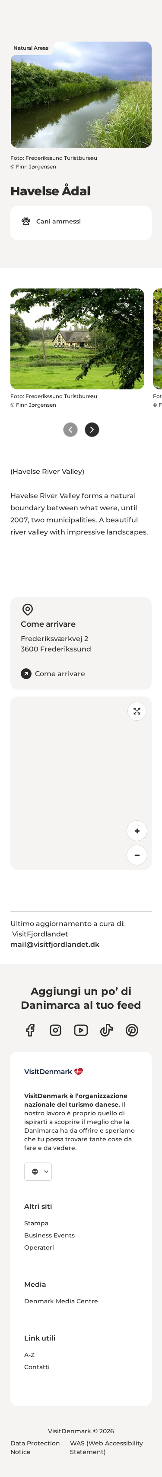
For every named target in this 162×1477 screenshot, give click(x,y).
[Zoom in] (137, 830)
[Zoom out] (137, 855)
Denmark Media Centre (61, 1301)
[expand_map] (136, 711)
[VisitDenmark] (53, 1071)
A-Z (29, 1355)
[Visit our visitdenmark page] (81, 1030)
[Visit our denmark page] (30, 1030)
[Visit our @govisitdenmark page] (106, 1030)
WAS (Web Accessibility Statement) (106, 1447)
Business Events (49, 1235)
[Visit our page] (55, 1030)
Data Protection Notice (35, 1447)
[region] (81, 783)
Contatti (37, 1367)
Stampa (36, 1223)
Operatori (39, 1247)
